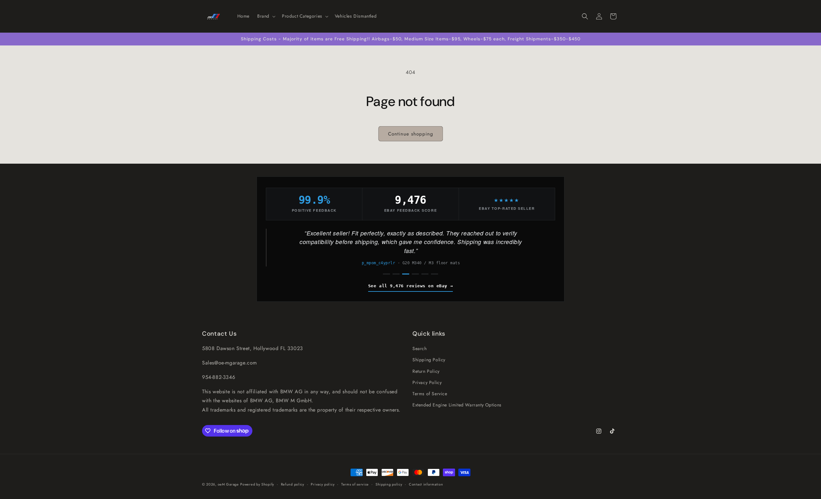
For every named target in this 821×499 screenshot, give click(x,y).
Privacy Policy (427, 382)
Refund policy (292, 484)
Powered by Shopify (257, 484)
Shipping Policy (428, 359)
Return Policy (426, 371)
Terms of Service (429, 393)
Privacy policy (322, 484)
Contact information (426, 484)
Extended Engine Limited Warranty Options (457, 405)
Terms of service (355, 484)
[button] (265, 16)
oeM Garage (228, 484)
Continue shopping (410, 133)
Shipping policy (389, 484)
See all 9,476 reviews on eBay (407, 285)
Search (419, 348)
